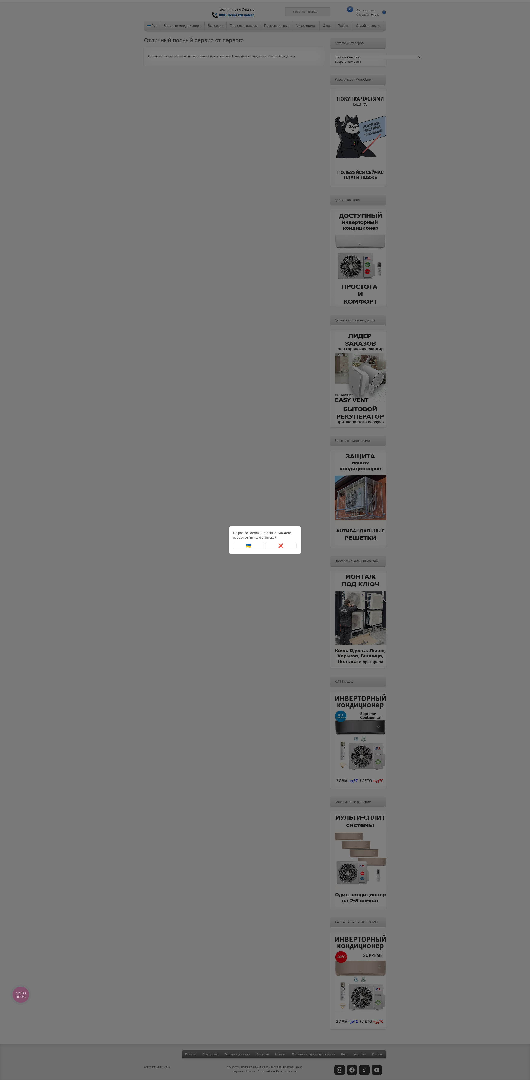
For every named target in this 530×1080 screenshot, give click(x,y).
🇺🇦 (248, 545)
